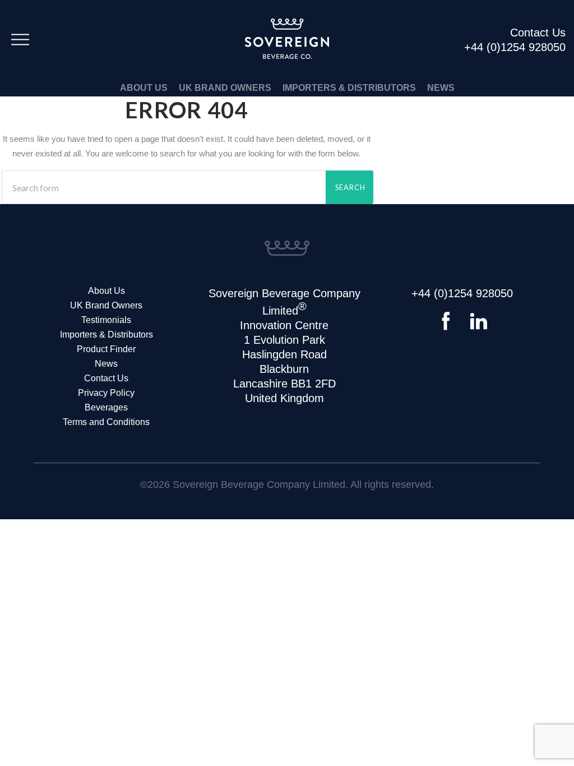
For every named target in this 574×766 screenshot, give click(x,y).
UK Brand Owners (225, 88)
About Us (144, 88)
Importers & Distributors (349, 88)
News (441, 88)
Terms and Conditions (106, 422)
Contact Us (106, 378)
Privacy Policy (106, 393)
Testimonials (106, 320)
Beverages (106, 407)
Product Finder (106, 349)
